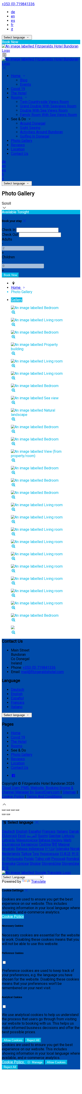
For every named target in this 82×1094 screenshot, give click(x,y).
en (13, 16)
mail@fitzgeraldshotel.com (42, 672)
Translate (38, 881)
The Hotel (18, 93)
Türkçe (26, 854)
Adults (7, 239)
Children (8, 257)
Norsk (75, 849)
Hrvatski (8, 849)
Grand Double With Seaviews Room (48, 106)
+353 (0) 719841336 (18, 4)
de (13, 12)
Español (17, 698)
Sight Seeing (30, 128)
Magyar (64, 844)
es (13, 20)
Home (16, 76)
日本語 (65, 854)
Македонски (27, 840)
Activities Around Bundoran (41, 132)
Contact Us (19, 153)
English (17, 694)
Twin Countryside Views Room (44, 102)
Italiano (17, 707)
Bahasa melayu (50, 840)
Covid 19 (18, 89)
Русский (58, 859)
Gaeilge (55, 836)
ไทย (36, 854)
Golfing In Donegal (34, 136)
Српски (22, 863)
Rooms (17, 97)
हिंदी (54, 844)
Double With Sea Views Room (44, 110)
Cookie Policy (13, 796)
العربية (32, 836)
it (12, 29)
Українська (49, 854)
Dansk (74, 831)
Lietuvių (68, 836)
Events (25, 84)
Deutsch (17, 689)
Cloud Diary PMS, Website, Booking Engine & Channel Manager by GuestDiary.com (37, 790)
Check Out (10, 234)
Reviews (18, 145)
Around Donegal (32, 123)
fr (12, 25)
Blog (23, 80)
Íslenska (62, 849)
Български (11, 844)
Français (17, 702)
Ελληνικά (9, 836)
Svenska (8, 863)
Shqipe (35, 863)
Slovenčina (70, 863)
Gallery (16, 300)
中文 (5, 868)
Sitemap (69, 792)
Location (18, 149)
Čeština (45, 844)
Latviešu (8, 840)
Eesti (22, 836)
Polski (29, 859)
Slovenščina (51, 863)
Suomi (43, 836)
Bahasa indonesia (30, 849)
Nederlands (11, 854)
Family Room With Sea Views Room (48, 115)
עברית (50, 849)
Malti (67, 840)
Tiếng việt (42, 859)
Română (72, 859)
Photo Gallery (21, 140)
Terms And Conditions (44, 796)
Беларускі (29, 844)
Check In (8, 230)
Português (14, 859)
